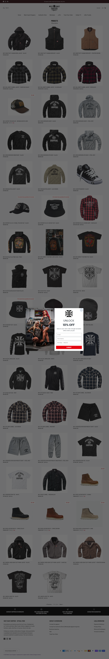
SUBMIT (69, 347)
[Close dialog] (81, 310)
